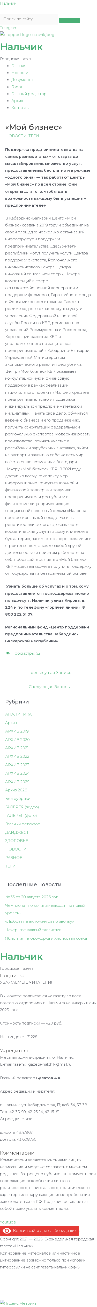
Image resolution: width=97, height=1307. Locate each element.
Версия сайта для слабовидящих (43, 1230)
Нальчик (8, 3)
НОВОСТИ (16, 136)
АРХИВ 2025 (17, 782)
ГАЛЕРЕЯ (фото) (21, 815)
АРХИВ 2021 (16, 748)
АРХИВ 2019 (17, 731)
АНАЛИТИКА (18, 714)
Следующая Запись (49, 686)
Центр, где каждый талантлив (33, 930)
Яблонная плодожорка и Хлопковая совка (46, 938)
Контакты (20, 107)
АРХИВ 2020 (17, 739)
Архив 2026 (16, 790)
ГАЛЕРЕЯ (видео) (22, 807)
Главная (18, 65)
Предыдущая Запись (49, 672)
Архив (17, 100)
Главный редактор (29, 94)
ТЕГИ (33, 136)
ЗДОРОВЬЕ (16, 840)
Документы (22, 79)
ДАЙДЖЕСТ (17, 832)
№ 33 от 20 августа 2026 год (31, 897)
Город (17, 87)
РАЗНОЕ (13, 857)
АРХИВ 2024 (17, 773)
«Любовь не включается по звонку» (39, 921)
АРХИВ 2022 (17, 756)
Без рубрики (17, 798)
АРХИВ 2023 (17, 765)
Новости (19, 72)
